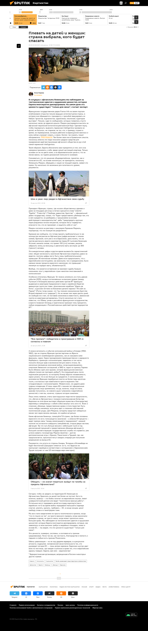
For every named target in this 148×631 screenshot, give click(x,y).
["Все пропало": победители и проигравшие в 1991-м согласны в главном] (59, 323)
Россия (84, 587)
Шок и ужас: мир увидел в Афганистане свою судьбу (57, 199)
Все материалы (38, 95)
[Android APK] (131, 615)
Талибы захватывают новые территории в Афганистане (70, 561)
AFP (31, 83)
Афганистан (33, 565)
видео (98, 587)
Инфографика (114, 587)
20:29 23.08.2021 (34, 45)
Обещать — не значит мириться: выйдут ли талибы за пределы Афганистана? (58, 483)
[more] (86, 203)
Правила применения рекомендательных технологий (72, 608)
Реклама (60, 605)
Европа (41, 565)
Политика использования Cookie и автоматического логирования (31, 608)
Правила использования (27, 605)
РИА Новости (46, 137)
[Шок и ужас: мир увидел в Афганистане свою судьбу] (59, 183)
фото (104, 587)
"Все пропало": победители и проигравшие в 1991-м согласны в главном (57, 340)
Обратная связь (97, 608)
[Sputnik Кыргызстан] (21, 5)
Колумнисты (40, 561)
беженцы (47, 565)
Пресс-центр (125, 587)
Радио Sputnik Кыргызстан (70, 587)
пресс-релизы (70, 605)
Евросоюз (63, 565)
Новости (32, 561)
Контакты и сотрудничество (46, 605)
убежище (55, 565)
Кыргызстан (49, 561)
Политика (53, 587)
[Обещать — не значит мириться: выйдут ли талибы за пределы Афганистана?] (59, 466)
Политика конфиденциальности (87, 605)
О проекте (13, 605)
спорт (91, 587)
